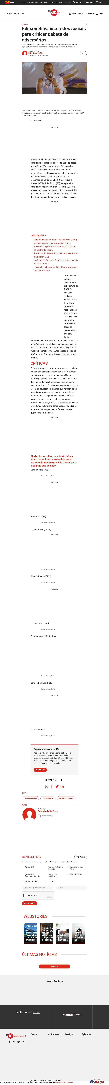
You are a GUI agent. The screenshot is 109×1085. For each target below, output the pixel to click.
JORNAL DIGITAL (78, 14)
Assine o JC (40, 770)
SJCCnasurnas (31, 798)
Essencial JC (29, 867)
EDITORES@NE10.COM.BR (64, 1082)
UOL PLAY (59, 2)
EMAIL (101, 2)
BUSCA (78, 2)
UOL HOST (34, 2)
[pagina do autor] (29, 815)
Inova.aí (50, 881)
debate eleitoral (66, 798)
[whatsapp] (46, 786)
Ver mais (54, 966)
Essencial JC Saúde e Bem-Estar (55, 867)
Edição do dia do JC (32, 881)
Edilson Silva (48, 798)
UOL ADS (67, 2)
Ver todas (81, 857)
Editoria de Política (36, 53)
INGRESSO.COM (24, 2)
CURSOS (51, 2)
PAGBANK (43, 2)
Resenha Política (76, 874)
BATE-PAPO (90, 2)
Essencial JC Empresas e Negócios (32, 874)
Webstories (35, 916)
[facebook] (51, 786)
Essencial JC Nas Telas (76, 867)
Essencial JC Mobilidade (52, 874)
